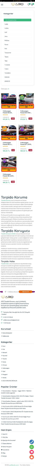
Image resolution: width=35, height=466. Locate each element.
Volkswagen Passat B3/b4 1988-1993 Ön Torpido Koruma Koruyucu (8, 111)
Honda (4, 377)
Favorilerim (5, 450)
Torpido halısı (5, 263)
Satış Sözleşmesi (7, 333)
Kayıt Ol (4, 434)
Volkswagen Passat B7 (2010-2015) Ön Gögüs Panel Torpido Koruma (26, 143)
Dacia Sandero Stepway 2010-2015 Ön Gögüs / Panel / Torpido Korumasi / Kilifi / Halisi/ (17, 397)
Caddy (6, 24)
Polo (6, 48)
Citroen (4, 365)
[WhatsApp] (31, 447)
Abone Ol (25, 292)
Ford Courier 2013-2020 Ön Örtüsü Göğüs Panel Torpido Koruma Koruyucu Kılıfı (15, 418)
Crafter (6, 28)
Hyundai (4, 355)
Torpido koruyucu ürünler (8, 234)
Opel (3, 371)
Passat (6, 44)
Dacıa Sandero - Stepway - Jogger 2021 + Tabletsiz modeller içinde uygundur (16, 392)
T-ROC (6, 69)
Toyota (4, 358)
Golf (6, 32)
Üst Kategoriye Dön (11, 20)
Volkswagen (5, 368)
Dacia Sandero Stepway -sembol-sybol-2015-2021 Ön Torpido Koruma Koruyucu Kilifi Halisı (17, 402)
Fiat (3, 349)
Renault (4, 352)
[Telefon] (31, 442)
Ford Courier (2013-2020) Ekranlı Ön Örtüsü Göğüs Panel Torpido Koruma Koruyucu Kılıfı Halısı (16, 407)
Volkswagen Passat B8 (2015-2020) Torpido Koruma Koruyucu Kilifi (9, 175)
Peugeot (4, 374)
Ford (3, 346)
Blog (3, 453)
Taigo (6, 60)
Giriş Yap (5, 437)
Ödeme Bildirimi (6, 443)
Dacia (4, 362)
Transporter (8, 52)
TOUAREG (7, 73)
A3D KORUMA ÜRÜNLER (9, 380)
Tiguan (6, 56)
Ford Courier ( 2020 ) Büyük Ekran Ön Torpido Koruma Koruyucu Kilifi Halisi (17, 412)
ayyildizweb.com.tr (14, 465)
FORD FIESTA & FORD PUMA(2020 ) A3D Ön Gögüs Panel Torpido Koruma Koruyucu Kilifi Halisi (17, 423)
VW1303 (7, 77)
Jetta (6, 36)
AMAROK (7, 81)
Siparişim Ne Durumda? (9, 440)
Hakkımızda (5, 336)
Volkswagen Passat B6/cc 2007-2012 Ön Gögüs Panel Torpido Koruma (8, 143)
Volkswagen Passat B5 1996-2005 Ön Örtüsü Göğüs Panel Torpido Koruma (25, 111)
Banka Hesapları (7, 446)
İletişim (4, 456)
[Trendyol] (31, 457)
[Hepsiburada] (31, 452)
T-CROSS (7, 65)
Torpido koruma (5, 200)
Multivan (7, 40)
